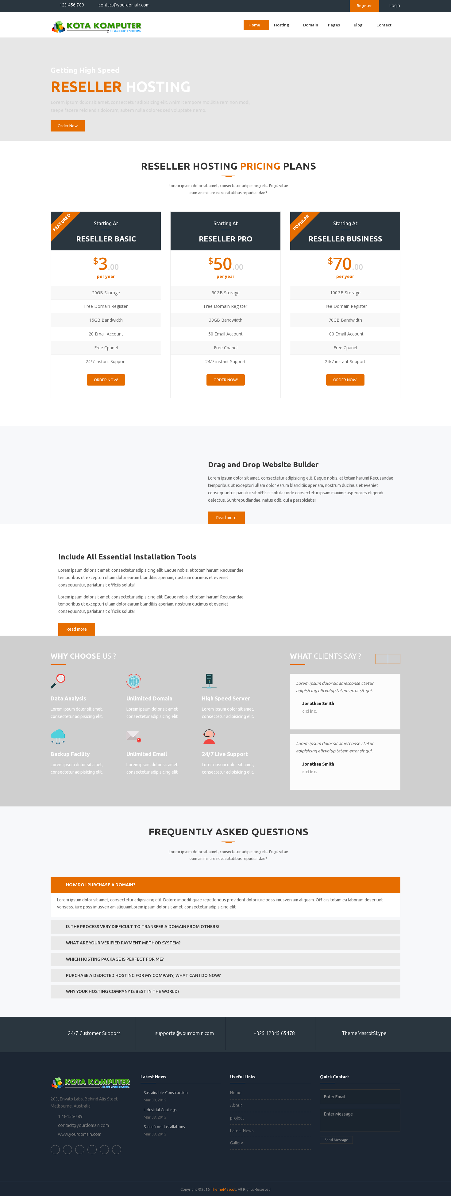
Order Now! (106, 380)
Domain (310, 25)
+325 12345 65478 (273, 1033)
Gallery (236, 1142)
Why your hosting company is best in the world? (122, 991)
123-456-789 (71, 4)
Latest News (242, 1130)
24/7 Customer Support (94, 1033)
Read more (226, 517)
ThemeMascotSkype (364, 1033)
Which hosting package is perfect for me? (115, 959)
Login (394, 5)
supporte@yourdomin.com (184, 1033)
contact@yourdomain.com (123, 4)
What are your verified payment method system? (123, 942)
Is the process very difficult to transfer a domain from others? (143, 926)
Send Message (336, 1140)
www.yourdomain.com (79, 1134)
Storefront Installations (164, 1126)
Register (364, 5)
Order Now (68, 126)
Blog (358, 25)
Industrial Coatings (160, 1110)
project (237, 1118)
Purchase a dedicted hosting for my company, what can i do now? (143, 975)
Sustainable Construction (166, 1092)
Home (254, 25)
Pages (334, 25)
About (236, 1105)
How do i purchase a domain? (100, 884)
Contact (383, 25)
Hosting (281, 25)
